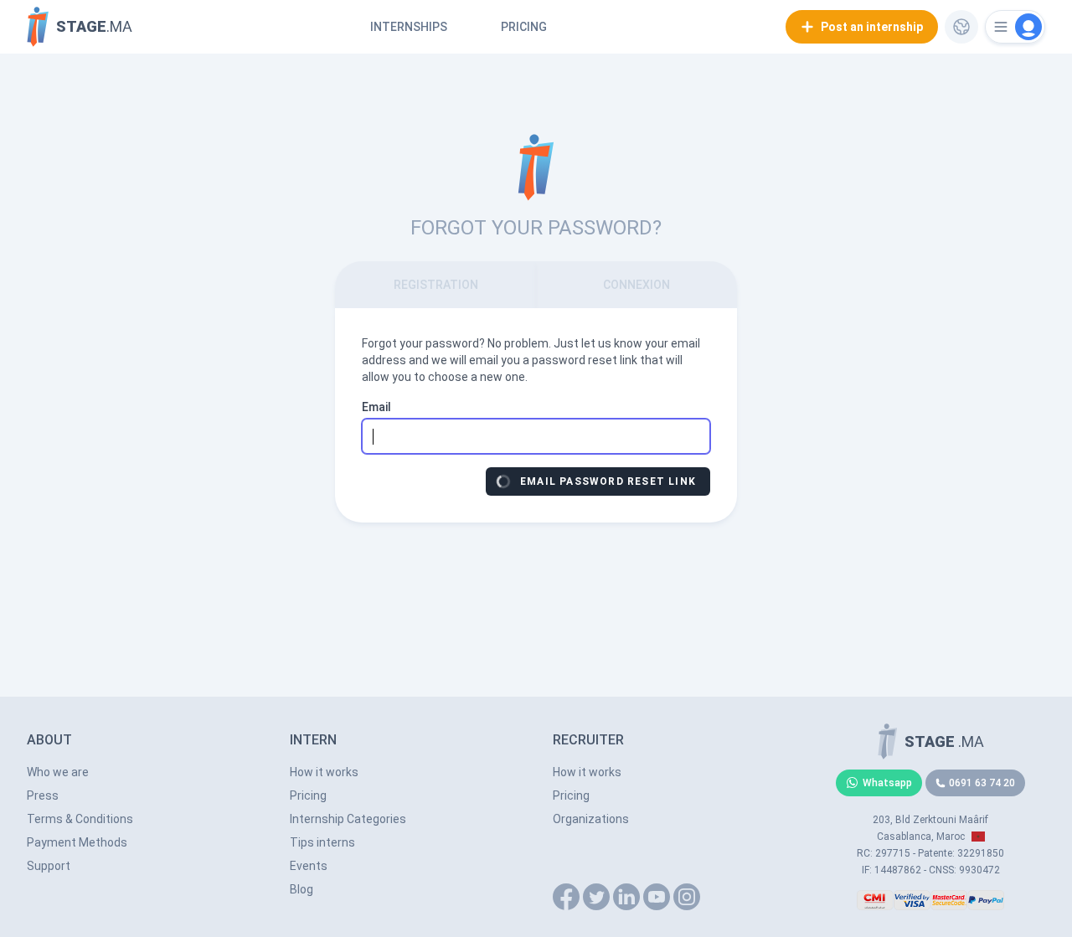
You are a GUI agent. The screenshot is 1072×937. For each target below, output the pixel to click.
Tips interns (322, 842)
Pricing (524, 26)
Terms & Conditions (80, 819)
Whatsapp (887, 783)
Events (308, 866)
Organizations (591, 819)
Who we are (58, 772)
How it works (324, 772)
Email (376, 407)
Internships (408, 26)
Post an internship (872, 26)
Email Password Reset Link (608, 481)
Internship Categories (348, 819)
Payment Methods (77, 842)
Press (43, 795)
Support (48, 866)
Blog (301, 889)
